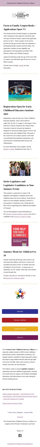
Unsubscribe (11, 444)
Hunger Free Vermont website (15, 278)
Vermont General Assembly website (17, 214)
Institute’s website (8, 149)
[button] (20, 311)
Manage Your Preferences (25, 444)
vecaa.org (20, 417)
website (21, 65)
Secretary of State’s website (22, 216)
